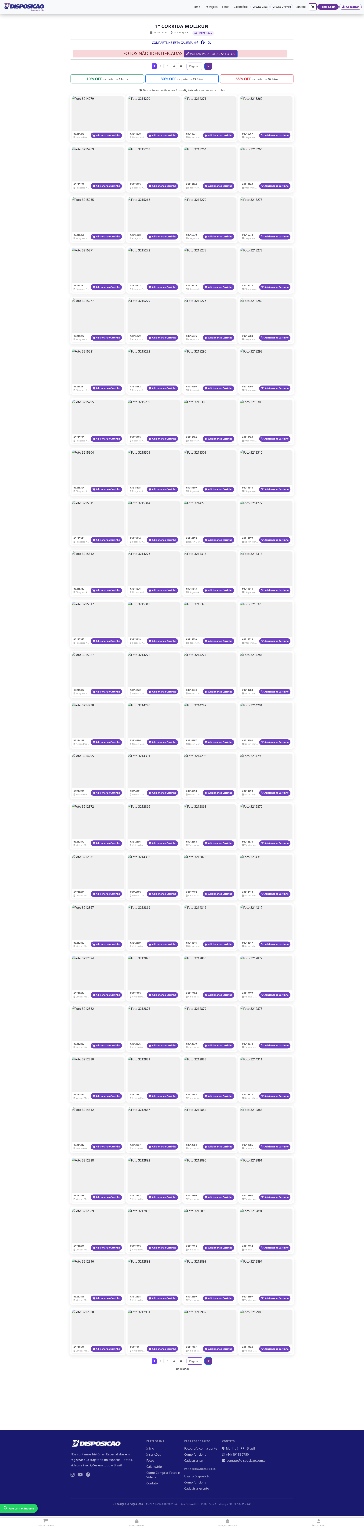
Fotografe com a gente (200, 1448)
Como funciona (195, 1454)
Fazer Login (328, 7)
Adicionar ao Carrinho (108, 135)
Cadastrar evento (196, 1488)
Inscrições (211, 7)
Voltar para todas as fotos (212, 54)
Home (196, 7)
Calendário (241, 7)
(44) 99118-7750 (237, 1454)
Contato (301, 7)
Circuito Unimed (281, 6)
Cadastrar (352, 7)
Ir (208, 66)
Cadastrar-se (193, 1460)
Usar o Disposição (197, 1476)
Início (150, 1448)
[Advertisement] (182, 1397)
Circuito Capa (260, 6)
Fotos (225, 7)
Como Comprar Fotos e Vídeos (163, 1475)
